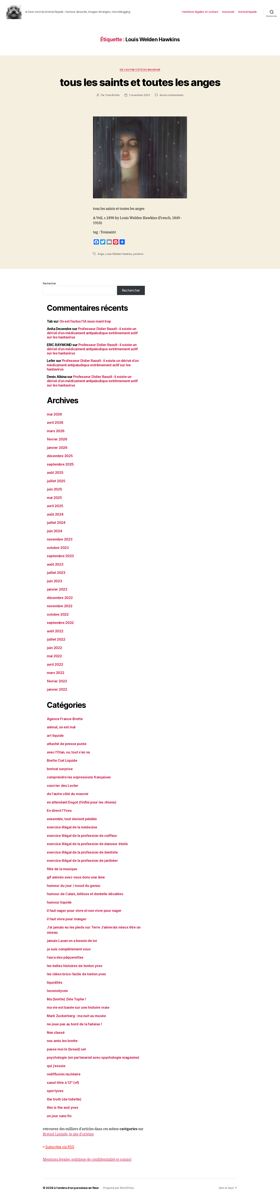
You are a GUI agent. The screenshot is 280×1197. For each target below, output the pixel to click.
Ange (101, 254)
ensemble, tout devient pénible (72, 819)
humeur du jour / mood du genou (73, 886)
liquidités (54, 982)
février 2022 (57, 681)
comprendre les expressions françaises (79, 777)
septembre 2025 (60, 464)
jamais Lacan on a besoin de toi (72, 941)
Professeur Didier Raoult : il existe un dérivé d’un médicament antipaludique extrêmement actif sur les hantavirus (92, 333)
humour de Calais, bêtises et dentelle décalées (85, 894)
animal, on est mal (61, 727)
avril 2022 (55, 664)
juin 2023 (54, 581)
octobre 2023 (58, 548)
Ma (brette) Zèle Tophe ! (66, 999)
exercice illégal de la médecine (72, 827)
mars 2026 (55, 431)
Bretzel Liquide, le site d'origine (68, 1134)
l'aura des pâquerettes (65, 957)
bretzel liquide (247, 11)
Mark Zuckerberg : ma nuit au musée (76, 1016)
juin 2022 (54, 648)
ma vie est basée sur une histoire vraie (78, 1007)
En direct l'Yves (59, 811)
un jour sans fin (59, 1116)
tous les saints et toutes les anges (140, 82)
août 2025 (55, 473)
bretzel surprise (60, 769)
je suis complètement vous (69, 949)
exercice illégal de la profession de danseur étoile (87, 844)
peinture (138, 254)
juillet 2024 (56, 523)
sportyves (55, 1091)
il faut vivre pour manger (66, 919)
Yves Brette (112, 95)
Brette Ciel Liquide (62, 760)
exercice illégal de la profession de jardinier (82, 861)
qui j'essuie (56, 1066)
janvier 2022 (57, 689)
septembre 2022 (60, 623)
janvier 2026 (57, 448)
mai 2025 (54, 498)
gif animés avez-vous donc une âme (76, 877)
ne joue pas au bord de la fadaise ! (74, 1024)
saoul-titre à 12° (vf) (63, 1083)
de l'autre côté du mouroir (140, 69)
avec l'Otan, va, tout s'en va (68, 752)
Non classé (55, 1033)
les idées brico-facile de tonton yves (76, 974)
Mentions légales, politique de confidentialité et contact (87, 1159)
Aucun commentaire (171, 95)
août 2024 (55, 514)
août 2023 (55, 564)
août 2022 (55, 631)
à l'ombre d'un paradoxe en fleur (76, 1188)
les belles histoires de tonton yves (74, 966)
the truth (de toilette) (64, 1099)
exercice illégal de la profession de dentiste (82, 852)
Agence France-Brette (65, 719)
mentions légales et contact (200, 11)
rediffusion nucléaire (63, 1074)
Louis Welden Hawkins (118, 254)
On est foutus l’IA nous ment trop (85, 321)
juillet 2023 (56, 573)
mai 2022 (54, 656)
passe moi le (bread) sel (66, 1049)
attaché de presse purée (67, 744)
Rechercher (49, 283)
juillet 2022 (56, 639)
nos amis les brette (62, 1041)
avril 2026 (55, 423)
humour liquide (59, 902)
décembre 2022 (60, 598)
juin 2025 (54, 489)
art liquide (55, 736)
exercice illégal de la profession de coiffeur (82, 836)
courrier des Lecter (62, 786)
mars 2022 (55, 673)
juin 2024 (54, 531)
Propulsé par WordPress (118, 1188)
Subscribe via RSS (59, 1147)
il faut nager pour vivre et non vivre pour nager (84, 911)
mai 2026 (54, 414)
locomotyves (57, 991)
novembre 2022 (59, 606)
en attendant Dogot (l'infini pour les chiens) (81, 802)
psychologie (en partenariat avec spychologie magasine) (93, 1057)
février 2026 (57, 439)
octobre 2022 (58, 614)
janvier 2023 (57, 589)
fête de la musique (62, 869)
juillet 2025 (56, 481)
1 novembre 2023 (139, 95)
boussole (228, 11)
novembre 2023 (59, 539)
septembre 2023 (60, 556)
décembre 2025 (60, 456)
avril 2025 (55, 506)
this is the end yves (62, 1108)
